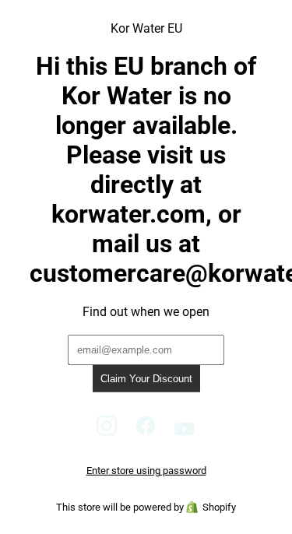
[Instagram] (107, 431)
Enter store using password (146, 470)
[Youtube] (184, 431)
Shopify (219, 507)
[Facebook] (145, 431)
